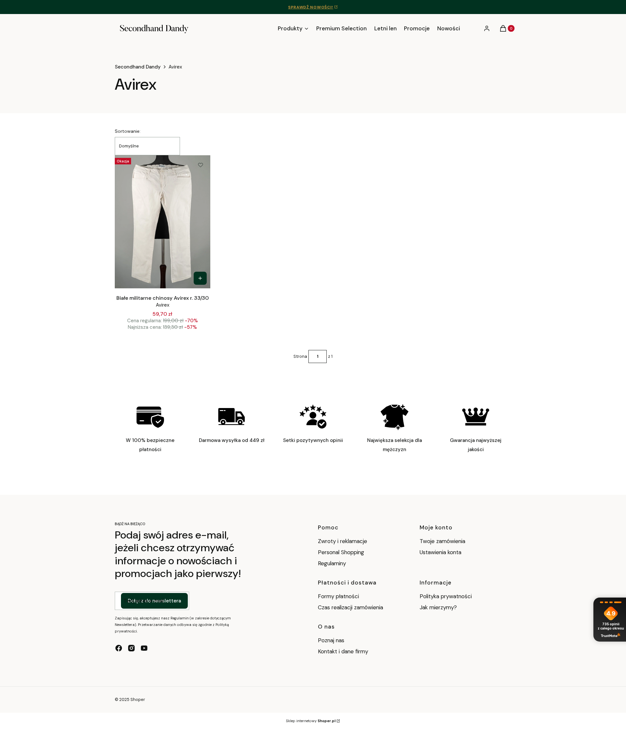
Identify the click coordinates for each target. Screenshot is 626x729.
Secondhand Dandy (138, 67)
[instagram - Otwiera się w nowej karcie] (131, 648)
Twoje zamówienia (442, 541)
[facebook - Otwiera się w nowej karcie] (119, 648)
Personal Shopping (341, 552)
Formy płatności (338, 596)
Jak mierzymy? (438, 607)
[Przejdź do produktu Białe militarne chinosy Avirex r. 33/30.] (162, 221)
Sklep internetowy (310, 721)
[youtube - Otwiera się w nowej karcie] (144, 648)
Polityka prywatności (446, 596)
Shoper (137, 699)
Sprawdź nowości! (310, 7)
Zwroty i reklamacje (342, 541)
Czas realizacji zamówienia (350, 607)
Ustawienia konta (440, 552)
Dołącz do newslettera (154, 601)
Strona (300, 356)
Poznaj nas (331, 640)
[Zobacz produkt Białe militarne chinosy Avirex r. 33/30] (200, 278)
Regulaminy (332, 563)
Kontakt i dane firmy (343, 651)
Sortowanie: (128, 131)
